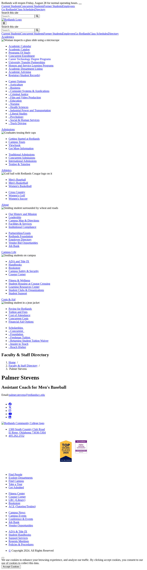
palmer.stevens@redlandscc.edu (27, 394)
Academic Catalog (19, 49)
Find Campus (16, 480)
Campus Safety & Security (24, 271)
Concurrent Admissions (22, 157)
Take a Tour (15, 484)
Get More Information (21, 148)
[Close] (80, 3)
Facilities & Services (20, 223)
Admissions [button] (8, 129)
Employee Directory (20, 239)
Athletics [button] (6, 170)
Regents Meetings (19, 541)
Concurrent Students (32, 6)
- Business (14, 87)
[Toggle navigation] (3, 23)
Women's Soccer (18, 198)
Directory (40, 9)
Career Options (17, 81)
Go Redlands (8, 9)
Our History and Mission (23, 214)
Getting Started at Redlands (24, 138)
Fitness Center (17, 493)
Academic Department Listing (26, 68)
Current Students (10, 6)
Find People (15, 474)
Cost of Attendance (19, 315)
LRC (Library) (17, 499)
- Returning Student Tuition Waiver (28, 340)
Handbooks (15, 264)
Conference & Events (21, 518)
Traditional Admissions (22, 154)
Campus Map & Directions (24, 220)
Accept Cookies (11, 566)
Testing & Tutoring (19, 164)
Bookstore (14, 267)
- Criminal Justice (18, 94)
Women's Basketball (20, 186)
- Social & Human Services (24, 120)
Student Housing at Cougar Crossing (29, 283)
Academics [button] (7, 36)
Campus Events (17, 515)
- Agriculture (16, 84)
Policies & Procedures (21, 544)
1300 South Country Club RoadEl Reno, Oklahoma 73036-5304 (27, 431)
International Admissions (23, 160)
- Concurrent (16, 331)
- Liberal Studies (18, 113)
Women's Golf (17, 195)
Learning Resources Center (24, 286)
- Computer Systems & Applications (29, 91)
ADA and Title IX (19, 261)
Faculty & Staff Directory (23, 365)
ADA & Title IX (18, 531)
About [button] (5, 204)
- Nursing (14, 103)
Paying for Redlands (20, 308)
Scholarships (16, 327)
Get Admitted (16, 487)
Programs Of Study (19, 52)
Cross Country (17, 192)
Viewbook (14, 145)
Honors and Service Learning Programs (31, 65)
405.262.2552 (16, 435)
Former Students (53, 6)
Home (12, 362)
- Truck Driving (17, 123)
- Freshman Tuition (20, 337)
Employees (68, 6)
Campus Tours (17, 141)
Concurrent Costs (18, 318)
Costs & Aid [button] (8, 299)
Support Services (18, 538)
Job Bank (14, 246)
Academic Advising (20, 72)
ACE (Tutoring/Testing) (22, 506)
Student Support (18, 293)
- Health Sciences (18, 107)
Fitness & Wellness (19, 280)
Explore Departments (21, 477)
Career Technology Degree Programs (30, 59)
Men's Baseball (17, 179)
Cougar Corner (17, 274)
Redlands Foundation (21, 236)
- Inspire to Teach (18, 343)
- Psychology (16, 116)
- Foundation (16, 334)
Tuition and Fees (18, 312)
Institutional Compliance (22, 227)
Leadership (15, 217)
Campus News (17, 512)
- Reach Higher (17, 347)
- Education (15, 100)
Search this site (9, 12)
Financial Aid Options (21, 321)
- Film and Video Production (25, 97)
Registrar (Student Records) (24, 75)
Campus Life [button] (8, 252)
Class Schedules (25, 9)
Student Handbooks (20, 534)
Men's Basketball (18, 182)
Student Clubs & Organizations (26, 290)
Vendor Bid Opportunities (23, 242)
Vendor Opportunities (21, 525)
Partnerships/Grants (20, 233)
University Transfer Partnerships (27, 62)
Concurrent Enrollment (22, 55)
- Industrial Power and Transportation (30, 110)
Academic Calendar (20, 46)
